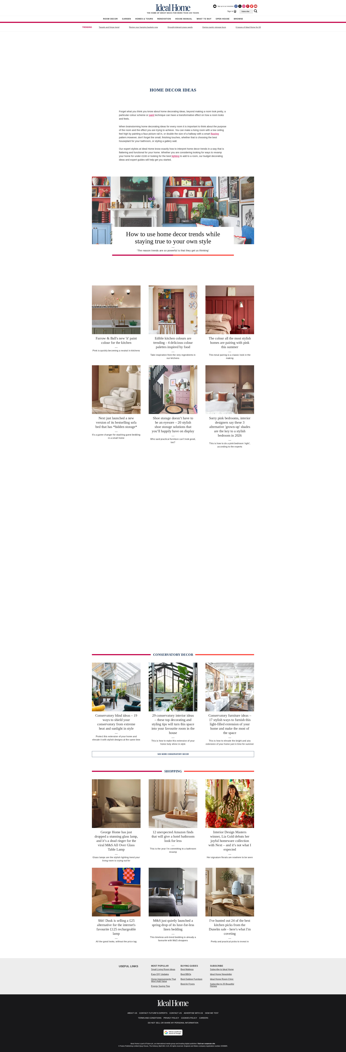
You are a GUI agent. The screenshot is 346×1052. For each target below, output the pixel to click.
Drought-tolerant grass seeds (180, 27)
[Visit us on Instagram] (243, 6)
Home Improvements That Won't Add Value (163, 980)
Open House (222, 19)
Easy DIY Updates (160, 974)
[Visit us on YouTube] (255, 6)
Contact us (175, 1013)
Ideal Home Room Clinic (222, 979)
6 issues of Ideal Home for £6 (248, 27)
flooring (215, 133)
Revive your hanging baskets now (143, 27)
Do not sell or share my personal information (173, 1023)
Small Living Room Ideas (163, 969)
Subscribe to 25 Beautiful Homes (222, 985)
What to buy (204, 19)
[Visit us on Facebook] (236, 6)
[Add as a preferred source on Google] (173, 1032)
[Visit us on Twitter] (240, 6)
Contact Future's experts (153, 1013)
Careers (203, 1018)
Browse (238, 19)
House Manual (183, 19)
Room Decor (110, 19)
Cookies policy (189, 1018)
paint (151, 115)
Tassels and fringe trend (109, 27)
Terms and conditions (149, 1018)
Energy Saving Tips (160, 986)
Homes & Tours (144, 19)
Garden (126, 19)
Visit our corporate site (206, 1044)
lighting (175, 156)
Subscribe (245, 11)
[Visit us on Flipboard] (251, 6)
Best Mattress (187, 969)
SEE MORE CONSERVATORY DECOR (173, 754)
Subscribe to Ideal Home (222, 969)
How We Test (212, 1013)
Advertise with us (193, 1013)
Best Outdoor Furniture (191, 979)
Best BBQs (186, 974)
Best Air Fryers (188, 984)
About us (132, 1013)
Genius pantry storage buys (214, 27)
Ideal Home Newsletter (221, 974)
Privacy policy (171, 1018)
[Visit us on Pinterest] (247, 6)
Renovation (164, 19)
